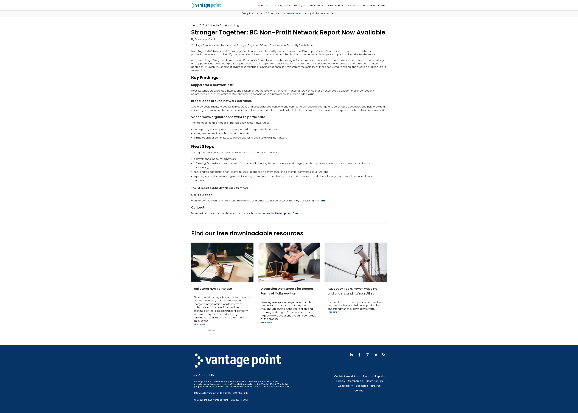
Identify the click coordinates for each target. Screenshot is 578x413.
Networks (315, 5)
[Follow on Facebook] (359, 355)
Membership (355, 381)
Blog (236, 25)
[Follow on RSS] (384, 355)
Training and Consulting (288, 5)
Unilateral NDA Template (213, 289)
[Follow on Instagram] (368, 355)
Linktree (376, 386)
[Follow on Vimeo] (376, 355)
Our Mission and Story (347, 376)
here (246, 188)
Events (262, 5)
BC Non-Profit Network (219, 25)
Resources (334, 5)
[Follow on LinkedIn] (351, 355)
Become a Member (374, 5)
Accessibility (345, 386)
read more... (200, 324)
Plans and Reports (374, 376)
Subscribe (362, 386)
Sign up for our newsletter (283, 13)
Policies (340, 381)
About (351, 5)
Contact (359, 391)
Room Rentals (374, 381)
